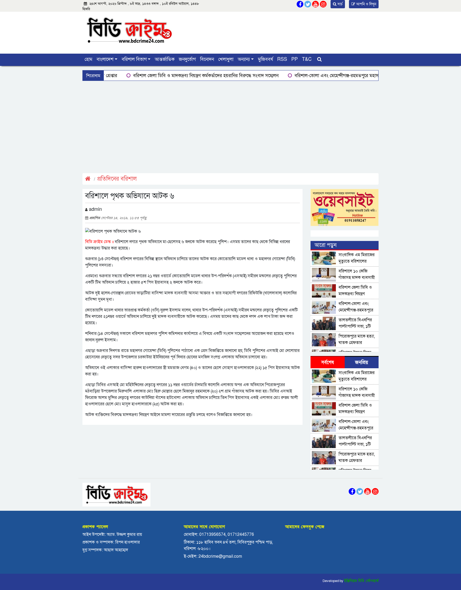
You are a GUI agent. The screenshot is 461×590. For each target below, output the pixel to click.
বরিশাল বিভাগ (134, 59)
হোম (88, 59)
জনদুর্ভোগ (187, 59)
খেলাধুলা (225, 59)
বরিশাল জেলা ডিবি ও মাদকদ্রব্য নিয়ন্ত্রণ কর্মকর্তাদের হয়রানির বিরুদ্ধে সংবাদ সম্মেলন (186, 76)
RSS (282, 59)
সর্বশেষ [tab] (327, 362)
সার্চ (339, 4)
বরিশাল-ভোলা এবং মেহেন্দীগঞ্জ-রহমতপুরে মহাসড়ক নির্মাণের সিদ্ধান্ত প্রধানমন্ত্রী (343, 76)
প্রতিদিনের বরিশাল (117, 179)
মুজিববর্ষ (265, 59)
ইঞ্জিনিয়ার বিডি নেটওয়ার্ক (361, 581)
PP (294, 59)
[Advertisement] (230, 126)
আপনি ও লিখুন (365, 4)
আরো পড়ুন (325, 245)
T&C (307, 59)
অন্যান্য (244, 59)
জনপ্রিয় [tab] (361, 362)
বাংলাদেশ (105, 59)
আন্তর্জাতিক (164, 59)
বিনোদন (207, 59)
